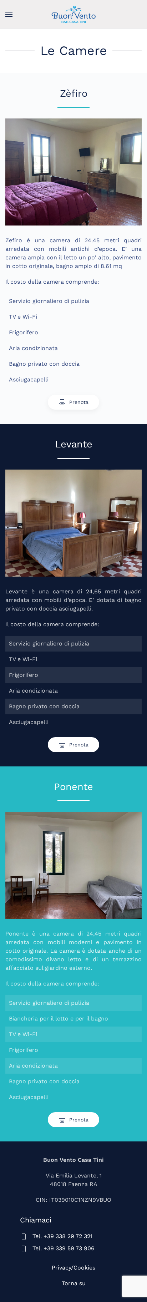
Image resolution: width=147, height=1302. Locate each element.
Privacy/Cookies (73, 1267)
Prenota (78, 402)
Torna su (74, 1283)
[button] (8, 14)
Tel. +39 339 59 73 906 (63, 1248)
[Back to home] (73, 14)
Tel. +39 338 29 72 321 (62, 1236)
